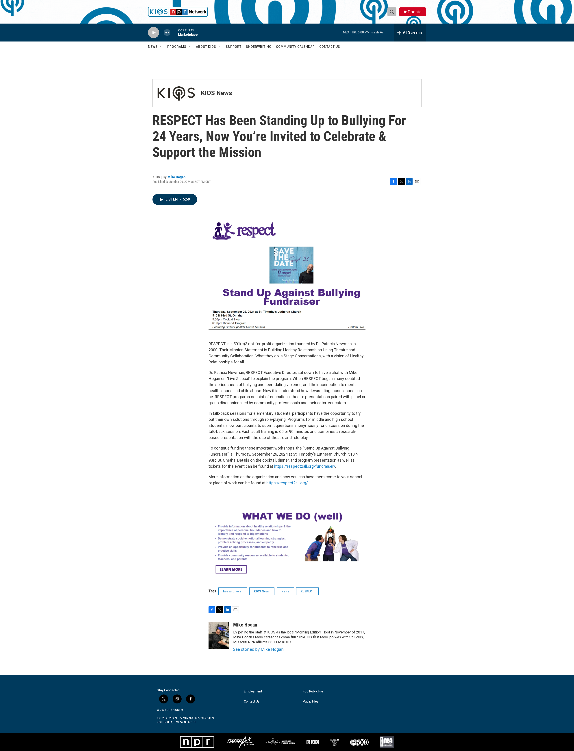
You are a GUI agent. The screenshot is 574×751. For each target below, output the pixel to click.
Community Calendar (295, 46)
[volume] (167, 33)
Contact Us (329, 46)
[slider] (174, 32)
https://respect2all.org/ (287, 482)
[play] (153, 32)
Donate (415, 11)
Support (233, 46)
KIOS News (216, 93)
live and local (232, 591)
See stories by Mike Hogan (258, 649)
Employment (253, 691)
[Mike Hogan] (219, 635)
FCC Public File (313, 691)
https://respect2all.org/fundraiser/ (304, 466)
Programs (176, 46)
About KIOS (206, 46)
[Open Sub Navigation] (161, 46)
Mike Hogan (176, 177)
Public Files (310, 701)
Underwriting (259, 46)
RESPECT (307, 591)
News (153, 46)
